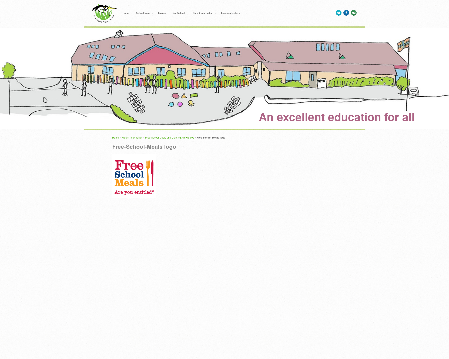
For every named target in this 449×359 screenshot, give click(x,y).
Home (115, 137)
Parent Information (132, 137)
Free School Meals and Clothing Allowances (169, 137)
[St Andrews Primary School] (104, 14)
